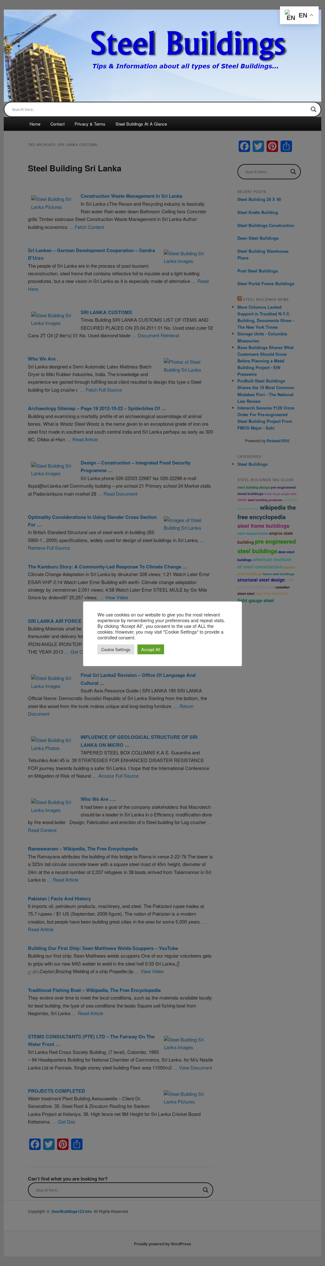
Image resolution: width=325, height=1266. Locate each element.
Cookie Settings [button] (115, 649)
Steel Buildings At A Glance (141, 124)
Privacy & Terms (90, 124)
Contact (57, 124)
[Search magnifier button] (313, 109)
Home (35, 124)
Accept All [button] (150, 649)
